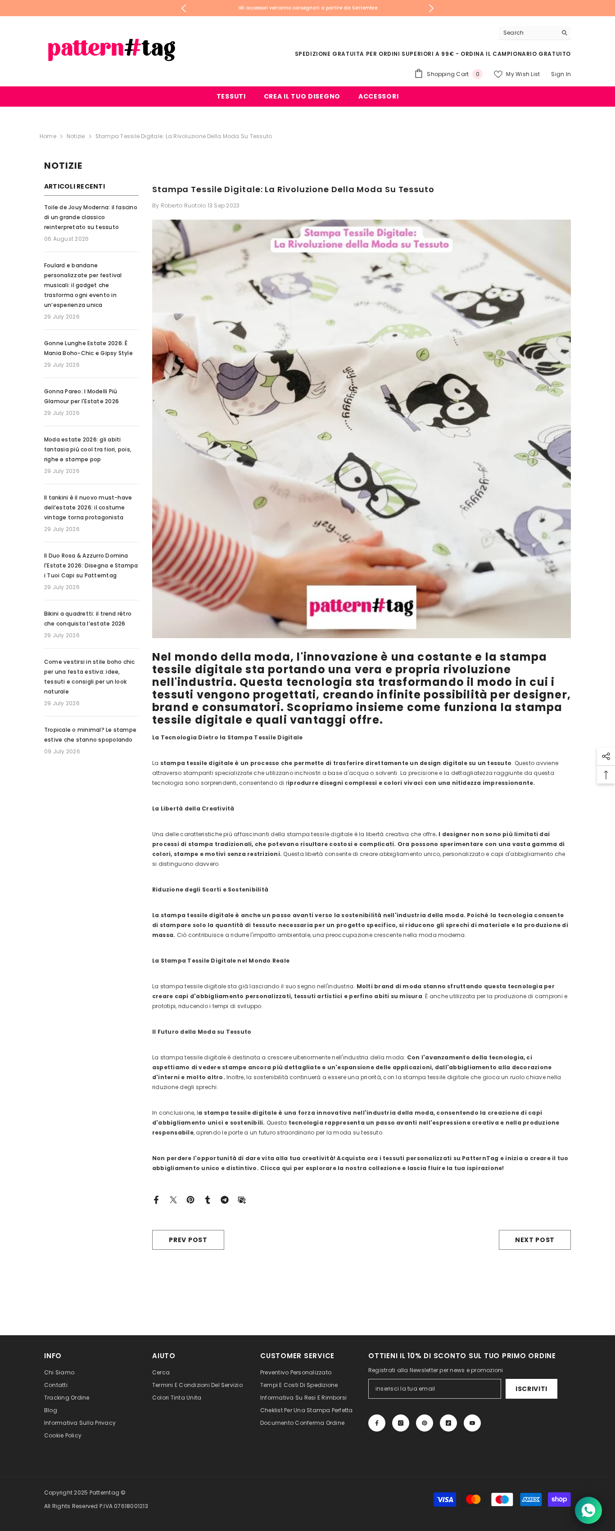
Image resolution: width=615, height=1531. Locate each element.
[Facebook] (156, 1199)
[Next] (431, 8)
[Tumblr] (207, 1199)
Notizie (76, 136)
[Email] (242, 1199)
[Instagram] (400, 1423)
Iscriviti (531, 1388)
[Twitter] (173, 1199)
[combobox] (528, 33)
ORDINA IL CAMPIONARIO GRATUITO (516, 54)
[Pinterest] (190, 1199)
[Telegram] (225, 1199)
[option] (307, 8)
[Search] (535, 33)
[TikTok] (448, 1423)
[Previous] (184, 8)
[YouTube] (472, 1423)
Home (48, 136)
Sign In (561, 74)
